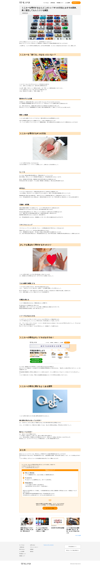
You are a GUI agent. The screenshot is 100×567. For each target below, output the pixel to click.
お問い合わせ (32, 544)
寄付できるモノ (22, 549)
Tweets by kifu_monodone (48, 544)
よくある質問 (67, 2)
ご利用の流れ (52, 2)
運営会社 (31, 551)
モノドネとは (46, 2)
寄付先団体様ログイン (73, 546)
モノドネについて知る (50, 508)
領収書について (22, 555)
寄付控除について (60, 2)
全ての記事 (78, 535)
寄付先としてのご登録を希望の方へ (72, 550)
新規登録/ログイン (76, 2)
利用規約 (31, 549)
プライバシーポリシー (34, 547)
